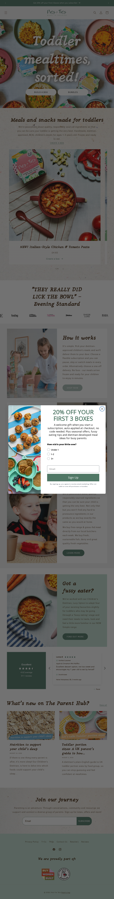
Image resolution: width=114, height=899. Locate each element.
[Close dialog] (102, 408)
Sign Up (73, 477)
